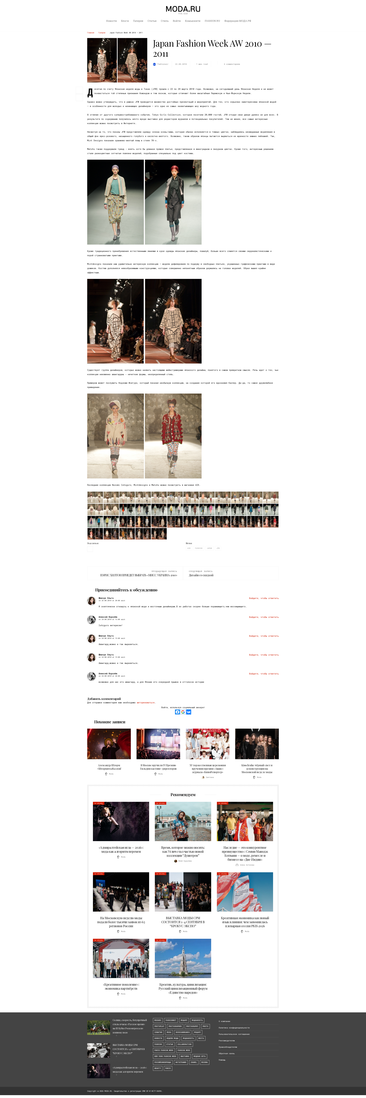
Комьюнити (192, 20)
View (107, 744)
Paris (168, 1068)
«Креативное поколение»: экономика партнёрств (121, 986)
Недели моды (172, 1038)
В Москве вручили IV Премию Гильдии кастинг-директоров (158, 766)
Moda (169, 1032)
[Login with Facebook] (177, 711)
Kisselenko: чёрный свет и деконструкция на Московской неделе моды (256, 768)
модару (184, 1020)
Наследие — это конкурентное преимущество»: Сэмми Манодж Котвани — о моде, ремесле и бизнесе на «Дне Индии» (245, 853)
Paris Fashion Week (164, 1050)
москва (204, 1062)
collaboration (184, 1044)
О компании (224, 1021)
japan (209, 548)
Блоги (125, 20)
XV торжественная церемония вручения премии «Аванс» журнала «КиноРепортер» (208, 768)
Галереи (138, 20)
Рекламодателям (227, 1040)
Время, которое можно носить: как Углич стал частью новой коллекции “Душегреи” (183, 851)
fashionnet (171, 1020)
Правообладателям (228, 1047)
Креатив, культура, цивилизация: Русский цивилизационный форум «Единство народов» (183, 988)
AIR (189, 548)
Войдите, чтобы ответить (264, 598)
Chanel (194, 1062)
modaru (158, 1020)
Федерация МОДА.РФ (237, 20)
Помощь (222, 1060)
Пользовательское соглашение (234, 1034)
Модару (197, 1032)
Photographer (175, 1026)
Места (201, 1038)
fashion (198, 548)
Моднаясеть (188, 1038)
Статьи (152, 20)
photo (205, 1026)
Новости (111, 20)
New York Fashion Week (165, 1056)
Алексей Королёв (108, 617)
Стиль (165, 20)
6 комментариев (232, 64)
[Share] (79, 90)
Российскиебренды (163, 1062)
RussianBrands (183, 1032)
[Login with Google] (183, 711)
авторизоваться (145, 702)
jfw (218, 548)
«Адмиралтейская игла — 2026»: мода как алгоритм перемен (121, 849)
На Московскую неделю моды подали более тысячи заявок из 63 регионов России (121, 922)
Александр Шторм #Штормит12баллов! (109, 766)
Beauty (158, 1068)
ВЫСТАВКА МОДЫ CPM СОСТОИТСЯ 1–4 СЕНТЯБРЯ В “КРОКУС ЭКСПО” (183, 922)
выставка (185, 1056)
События (158, 1032)
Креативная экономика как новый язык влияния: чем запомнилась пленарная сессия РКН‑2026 (245, 922)
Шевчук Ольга (106, 598)
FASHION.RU (212, 20)
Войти (177, 20)
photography (192, 1026)
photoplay (159, 1026)
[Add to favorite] (80, 97)
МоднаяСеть (197, 1020)
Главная (90, 32)
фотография (181, 1062)
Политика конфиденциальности (234, 1027)
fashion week (184, 1050)
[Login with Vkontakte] (188, 711)
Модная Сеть (200, 1056)
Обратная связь (227, 1053)
